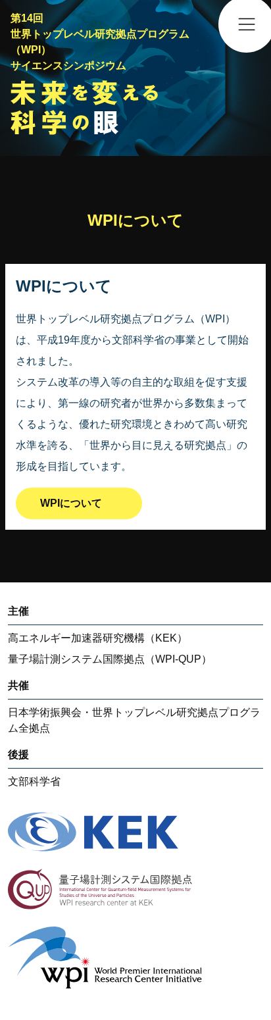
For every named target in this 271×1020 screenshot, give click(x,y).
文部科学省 (34, 781)
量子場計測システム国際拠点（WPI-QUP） (110, 659)
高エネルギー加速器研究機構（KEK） (97, 638)
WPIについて (71, 503)
